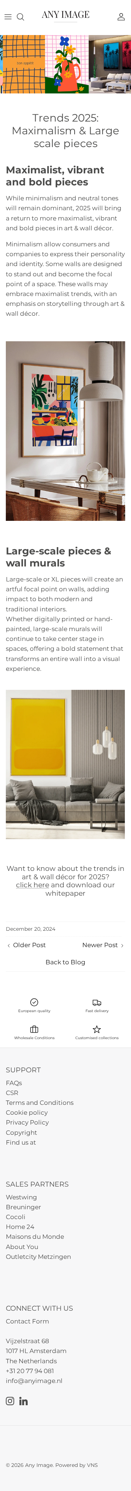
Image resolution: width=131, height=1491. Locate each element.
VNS (92, 1465)
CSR (12, 1092)
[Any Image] (65, 16)
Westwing (21, 1197)
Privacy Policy (27, 1122)
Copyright (21, 1132)
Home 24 (20, 1226)
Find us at (21, 1142)
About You (22, 1246)
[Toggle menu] (8, 17)
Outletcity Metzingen (38, 1256)
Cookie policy (27, 1112)
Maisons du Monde (35, 1236)
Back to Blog (65, 962)
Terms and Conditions (40, 1102)
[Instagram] (10, 1401)
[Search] (24, 17)
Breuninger (23, 1207)
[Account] (123, 17)
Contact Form (27, 1321)
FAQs (14, 1083)
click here (32, 885)
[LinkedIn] (23, 1401)
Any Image (39, 1465)
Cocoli (15, 1217)
